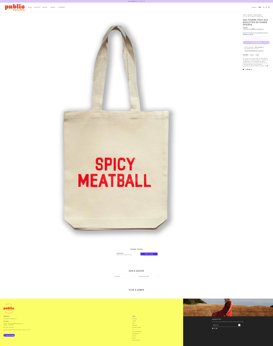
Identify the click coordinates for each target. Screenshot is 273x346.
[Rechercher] (263, 7)
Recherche (134, 318)
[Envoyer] (239, 325)
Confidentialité (135, 333)
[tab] (245, 55)
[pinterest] (217, 328)
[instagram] (215, 328)
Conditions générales (137, 331)
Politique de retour (136, 327)
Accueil (244, 14)
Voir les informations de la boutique (253, 50)
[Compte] (266, 7)
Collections (249, 14)
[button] (256, 29)
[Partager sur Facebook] (243, 69)
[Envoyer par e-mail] (249, 69)
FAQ (133, 329)
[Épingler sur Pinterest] (247, 69)
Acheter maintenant (256, 42)
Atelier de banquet (257, 14)
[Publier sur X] (245, 69)
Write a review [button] (149, 254)
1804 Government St (259, 47)
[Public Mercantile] (14, 7)
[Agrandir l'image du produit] (115, 126)
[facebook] (213, 328)
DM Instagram (6, 321)
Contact (134, 335)
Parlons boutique (136, 340)
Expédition (134, 325)
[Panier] (269, 7)
